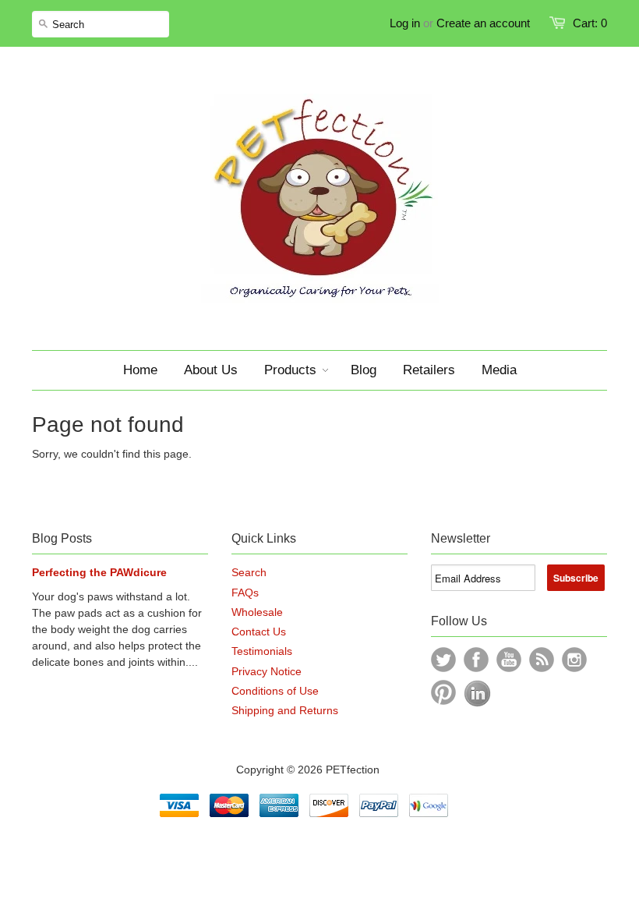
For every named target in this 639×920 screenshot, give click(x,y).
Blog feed (541, 659)
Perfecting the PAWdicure (99, 572)
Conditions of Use (275, 691)
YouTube (508, 659)
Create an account (483, 23)
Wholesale (257, 612)
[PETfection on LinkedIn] (477, 703)
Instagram (574, 659)
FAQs (245, 592)
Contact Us (258, 631)
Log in (405, 23)
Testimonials (261, 651)
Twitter (443, 659)
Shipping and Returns (284, 710)
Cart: (590, 23)
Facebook (476, 659)
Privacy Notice (266, 671)
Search (249, 572)
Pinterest (443, 692)
